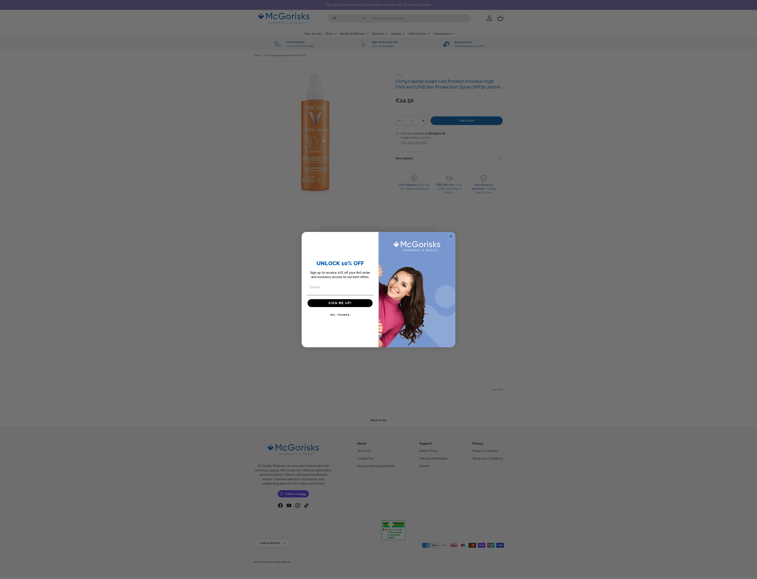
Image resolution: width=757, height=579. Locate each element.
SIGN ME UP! (340, 303)
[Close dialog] (451, 236)
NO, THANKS (340, 315)
